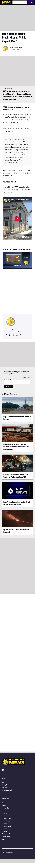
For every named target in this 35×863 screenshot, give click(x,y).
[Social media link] (6, 335)
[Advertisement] (17, 18)
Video (3, 839)
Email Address (8, 379)
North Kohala (7, 818)
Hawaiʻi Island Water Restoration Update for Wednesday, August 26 (16, 503)
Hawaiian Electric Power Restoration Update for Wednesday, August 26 (15, 475)
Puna (5, 823)
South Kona (7, 829)
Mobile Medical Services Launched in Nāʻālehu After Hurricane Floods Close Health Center (16, 446)
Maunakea (7, 816)
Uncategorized (6, 836)
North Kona (7, 821)
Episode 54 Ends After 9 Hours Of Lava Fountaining (16, 530)
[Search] (31, 2)
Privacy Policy (6, 785)
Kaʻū (5, 813)
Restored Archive (7, 834)
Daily (3, 803)
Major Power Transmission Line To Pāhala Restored (17, 417)
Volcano (6, 831)
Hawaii (4, 805)
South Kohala (7, 826)
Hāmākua (6, 808)
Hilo (5, 810)
